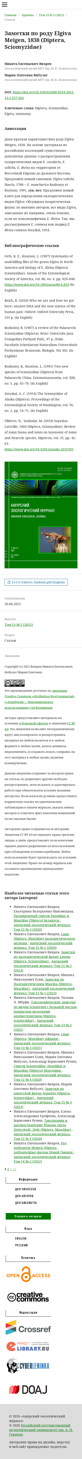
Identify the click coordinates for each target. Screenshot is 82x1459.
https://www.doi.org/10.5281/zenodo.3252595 (39, 449)
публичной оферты (33, 723)
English (21, 1238)
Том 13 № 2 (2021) (51, 15)
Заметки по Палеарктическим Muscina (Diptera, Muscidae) (43, 984)
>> (14, 1169)
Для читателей (25, 1189)
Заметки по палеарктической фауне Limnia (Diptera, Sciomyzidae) (44, 956)
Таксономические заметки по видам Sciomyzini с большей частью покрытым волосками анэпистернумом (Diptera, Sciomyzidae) (45, 1011)
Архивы (28, 15)
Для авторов (24, 1196)
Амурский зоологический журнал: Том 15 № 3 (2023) (43, 1102)
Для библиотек (26, 1203)
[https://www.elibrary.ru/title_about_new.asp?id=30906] (28, 1351)
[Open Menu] (4, 4)
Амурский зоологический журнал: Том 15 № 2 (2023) (43, 965)
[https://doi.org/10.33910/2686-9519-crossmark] (28, 1334)
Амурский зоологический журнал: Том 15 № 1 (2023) (44, 990)
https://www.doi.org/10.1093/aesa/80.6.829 (37, 284)
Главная (10, 15)
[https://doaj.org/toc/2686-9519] (28, 1397)
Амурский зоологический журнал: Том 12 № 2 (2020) (43, 945)
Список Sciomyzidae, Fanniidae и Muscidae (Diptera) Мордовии (40, 1068)
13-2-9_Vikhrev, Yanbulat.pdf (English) (38, 582)
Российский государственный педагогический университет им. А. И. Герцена (41, 1430)
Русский (21, 1245)
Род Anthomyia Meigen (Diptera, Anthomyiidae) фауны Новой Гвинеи (44, 1147)
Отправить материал (28, 1216)
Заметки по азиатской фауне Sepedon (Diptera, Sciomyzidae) (42, 1093)
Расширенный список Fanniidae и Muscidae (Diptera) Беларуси (41, 918)
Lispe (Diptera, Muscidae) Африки (41, 1036)
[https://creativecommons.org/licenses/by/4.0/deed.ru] (28, 1304)
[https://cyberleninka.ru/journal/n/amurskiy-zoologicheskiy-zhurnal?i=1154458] (28, 1373)
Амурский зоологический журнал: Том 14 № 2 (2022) (43, 1025)
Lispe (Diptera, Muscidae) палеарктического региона (44, 938)
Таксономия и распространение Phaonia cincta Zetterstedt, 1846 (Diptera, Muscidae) (43, 1125)
